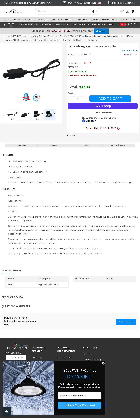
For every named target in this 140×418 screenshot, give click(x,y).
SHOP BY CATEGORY (25, 24)
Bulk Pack (123, 24)
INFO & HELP (112, 24)
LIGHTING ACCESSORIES (95, 24)
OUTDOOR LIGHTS (77, 24)
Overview (22, 145)
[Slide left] (3, 115)
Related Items (118, 145)
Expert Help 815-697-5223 (101, 128)
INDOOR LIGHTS (60, 24)
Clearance (133, 23)
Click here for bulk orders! (82, 75)
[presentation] (31, 74)
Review (54, 145)
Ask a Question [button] (127, 322)
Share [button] (72, 136)
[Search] (98, 11)
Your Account (64, 357)
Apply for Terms (79, 55)
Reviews (87, 354)
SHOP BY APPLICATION (43, 24)
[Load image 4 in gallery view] (49, 114)
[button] (93, 11)
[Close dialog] (103, 363)
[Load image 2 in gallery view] (24, 114)
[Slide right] (58, 115)
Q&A (86, 145)
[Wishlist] (122, 11)
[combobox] (68, 11)
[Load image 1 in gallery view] (12, 114)
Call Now (18, 357)
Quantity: (72, 93)
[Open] (6, 411)
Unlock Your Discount (79, 405)
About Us (36, 357)
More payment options (103, 113)
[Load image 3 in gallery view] (37, 114)
